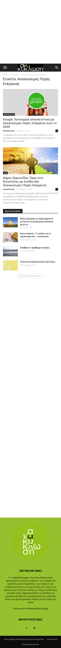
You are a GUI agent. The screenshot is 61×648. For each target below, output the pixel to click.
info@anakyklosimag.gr (37, 608)
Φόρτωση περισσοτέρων (29, 275)
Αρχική (6, 74)
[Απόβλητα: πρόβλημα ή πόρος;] (10, 251)
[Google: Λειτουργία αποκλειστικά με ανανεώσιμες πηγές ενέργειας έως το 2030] (30, 102)
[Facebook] (26, 628)
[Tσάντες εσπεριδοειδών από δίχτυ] (10, 265)
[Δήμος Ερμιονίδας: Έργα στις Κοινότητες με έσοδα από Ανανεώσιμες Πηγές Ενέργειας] (30, 160)
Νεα (5, 173)
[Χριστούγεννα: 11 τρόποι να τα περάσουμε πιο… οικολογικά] (10, 237)
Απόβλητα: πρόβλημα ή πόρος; (35, 247)
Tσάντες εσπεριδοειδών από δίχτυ (37, 262)
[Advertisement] (30, 31)
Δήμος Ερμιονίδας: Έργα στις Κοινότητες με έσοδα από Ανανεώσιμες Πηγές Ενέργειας (25, 181)
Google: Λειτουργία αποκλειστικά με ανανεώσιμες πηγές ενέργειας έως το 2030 (30, 123)
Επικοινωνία (52, 639)
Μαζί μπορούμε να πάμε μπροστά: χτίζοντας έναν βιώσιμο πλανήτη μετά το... (37, 221)
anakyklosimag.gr (20, 577)
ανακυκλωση (8, 131)
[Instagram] (34, 628)
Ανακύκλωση (9, 114)
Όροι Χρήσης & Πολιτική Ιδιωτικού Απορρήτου (24, 639)
